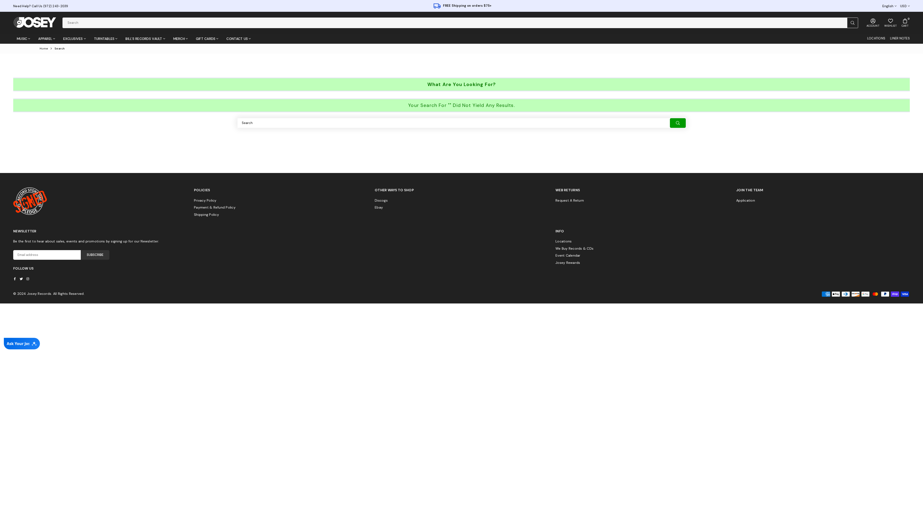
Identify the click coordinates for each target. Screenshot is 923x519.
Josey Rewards (567, 262)
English (887, 6)
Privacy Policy (205, 200)
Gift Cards (206, 39)
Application (745, 200)
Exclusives (73, 39)
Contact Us (237, 39)
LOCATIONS (876, 38)
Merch (179, 39)
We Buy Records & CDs (574, 248)
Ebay (379, 207)
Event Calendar (567, 255)
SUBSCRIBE (95, 255)
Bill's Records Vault (143, 39)
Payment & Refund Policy (215, 207)
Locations (563, 241)
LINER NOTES (900, 38)
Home (44, 48)
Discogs (381, 200)
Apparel (45, 39)
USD (903, 6)
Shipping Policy (206, 214)
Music (22, 39)
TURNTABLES (104, 39)
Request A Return (569, 200)
